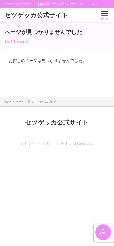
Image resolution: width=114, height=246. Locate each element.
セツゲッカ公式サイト (36, 15)
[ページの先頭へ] (103, 232)
